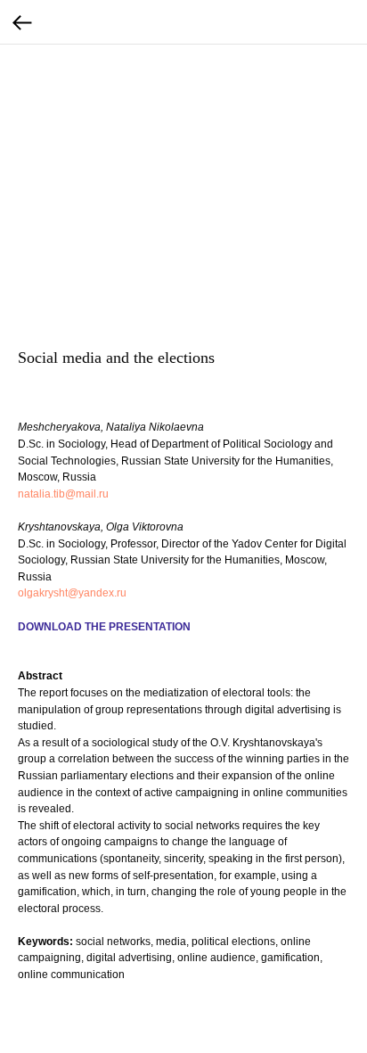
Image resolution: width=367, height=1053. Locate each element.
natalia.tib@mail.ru (63, 494)
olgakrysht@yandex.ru (72, 593)
